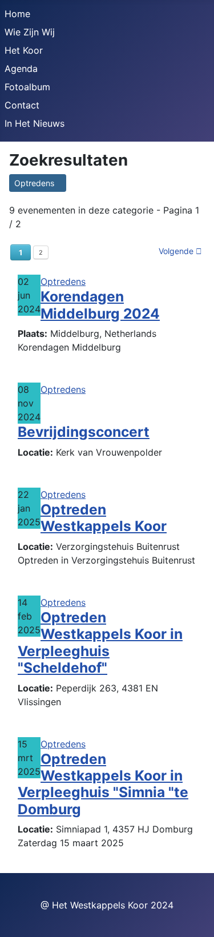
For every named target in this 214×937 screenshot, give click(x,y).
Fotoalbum (27, 87)
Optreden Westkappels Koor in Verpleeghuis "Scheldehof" (100, 642)
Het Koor (24, 50)
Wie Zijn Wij (30, 32)
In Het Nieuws (34, 123)
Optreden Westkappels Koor (104, 517)
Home (17, 13)
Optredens (37, 183)
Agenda (21, 68)
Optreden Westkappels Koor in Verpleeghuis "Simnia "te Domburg (103, 784)
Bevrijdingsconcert (84, 431)
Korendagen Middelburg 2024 (100, 304)
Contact (22, 105)
